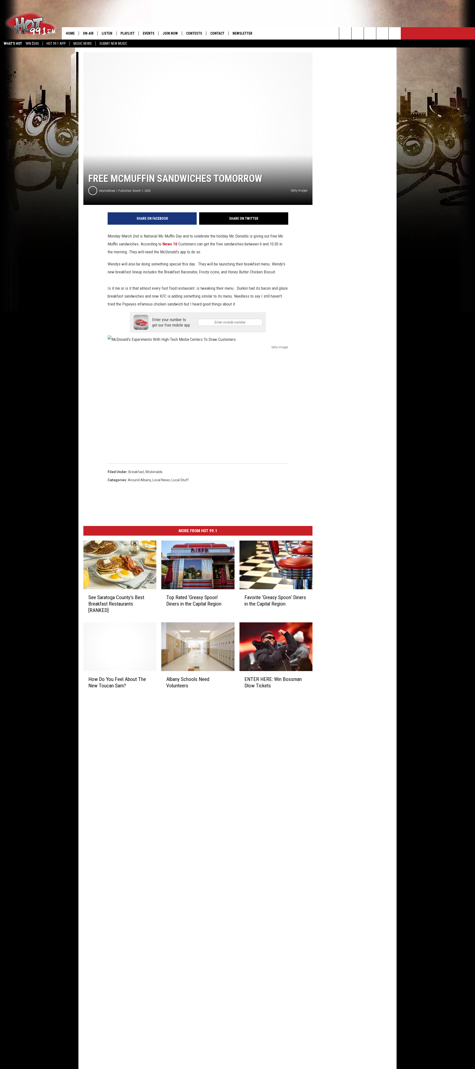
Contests (194, 33)
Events (148, 33)
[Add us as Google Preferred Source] (358, 33)
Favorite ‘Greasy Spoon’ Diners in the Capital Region (275, 600)
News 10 (170, 243)
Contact (217, 33)
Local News (161, 480)
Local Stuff (180, 480)
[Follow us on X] (382, 33)
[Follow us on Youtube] (395, 33)
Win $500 (32, 43)
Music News (82, 43)
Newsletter (242, 33)
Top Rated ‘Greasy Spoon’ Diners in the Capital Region (193, 600)
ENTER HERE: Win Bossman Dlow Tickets (273, 682)
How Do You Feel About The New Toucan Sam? (117, 682)
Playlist (127, 33)
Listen (107, 33)
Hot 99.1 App (56, 43)
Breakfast (136, 472)
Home (70, 33)
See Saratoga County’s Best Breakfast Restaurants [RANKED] (116, 603)
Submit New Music (113, 43)
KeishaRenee (107, 191)
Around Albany (139, 480)
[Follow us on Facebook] (370, 33)
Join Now (170, 33)
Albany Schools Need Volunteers (187, 682)
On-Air (88, 33)
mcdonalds (154, 472)
